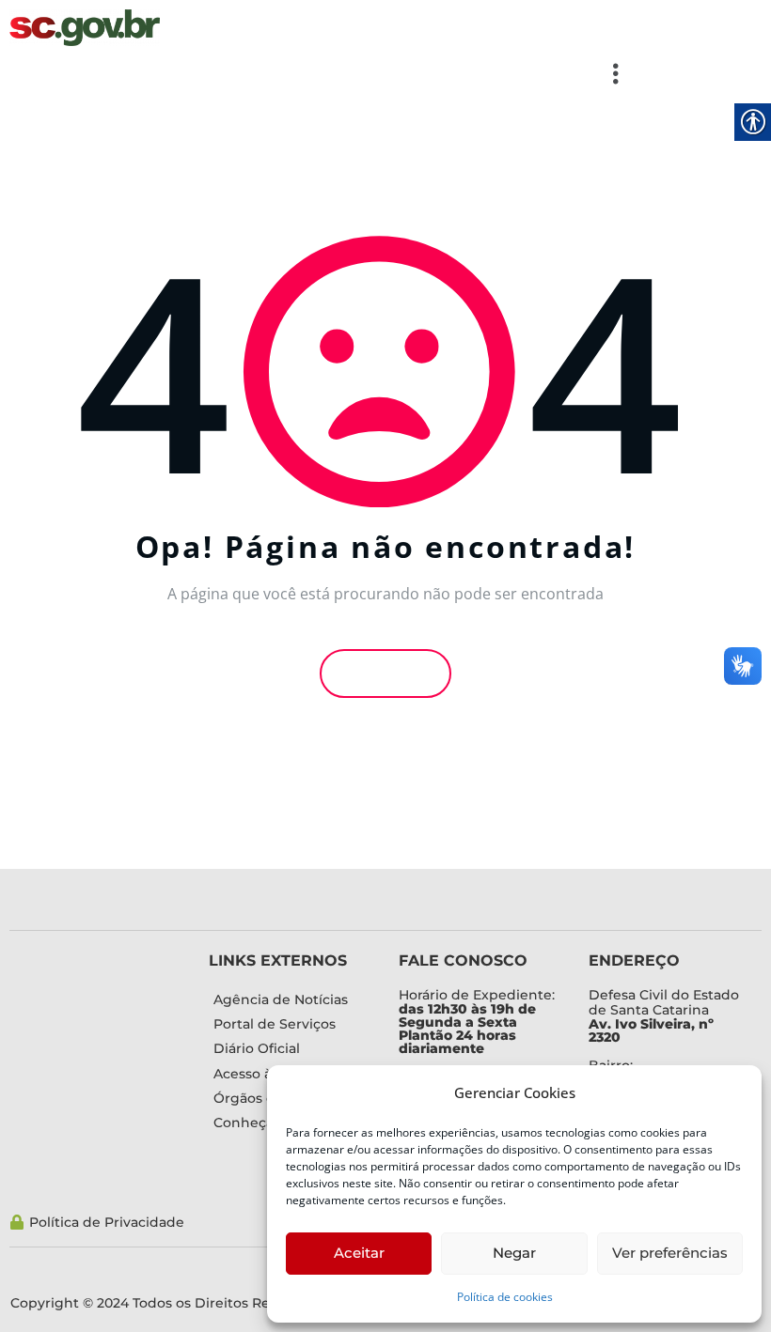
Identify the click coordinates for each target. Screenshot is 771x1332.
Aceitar (359, 1253)
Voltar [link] (391, 673)
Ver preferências (670, 1253)
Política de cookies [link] (505, 1297)
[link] (84, 26)
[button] (321, 73)
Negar (514, 1253)
